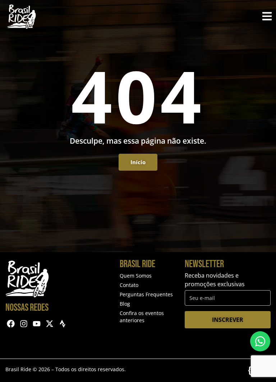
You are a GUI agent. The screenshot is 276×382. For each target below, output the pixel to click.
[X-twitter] (49, 323)
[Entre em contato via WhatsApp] (260, 341)
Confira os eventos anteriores (142, 317)
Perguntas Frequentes (146, 294)
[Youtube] (36, 323)
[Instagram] (23, 323)
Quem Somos (136, 275)
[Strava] (62, 323)
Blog (125, 303)
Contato (129, 285)
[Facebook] (11, 323)
